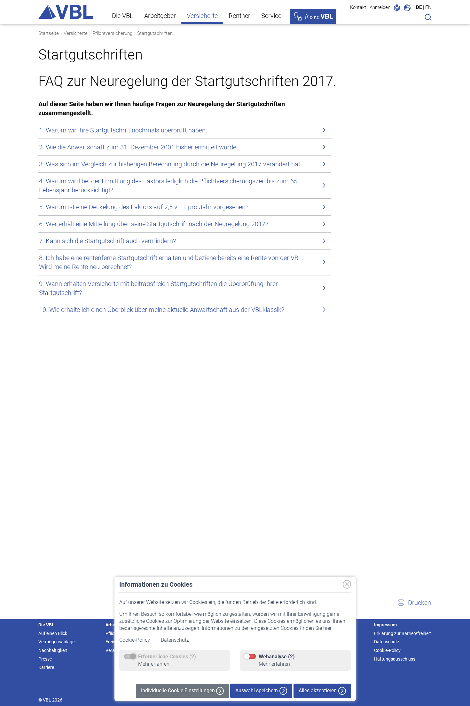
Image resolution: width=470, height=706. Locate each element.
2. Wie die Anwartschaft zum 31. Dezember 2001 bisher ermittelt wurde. (138, 147)
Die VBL (122, 16)
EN (428, 7)
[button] (414, 603)
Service (271, 16)
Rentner (239, 16)
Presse (45, 659)
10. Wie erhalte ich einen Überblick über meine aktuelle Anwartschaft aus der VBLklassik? (161, 309)
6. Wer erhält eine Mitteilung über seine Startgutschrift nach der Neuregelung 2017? (153, 224)
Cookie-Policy (135, 640)
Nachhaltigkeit (52, 650)
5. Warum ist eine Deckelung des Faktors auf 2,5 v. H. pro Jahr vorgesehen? (143, 207)
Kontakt (358, 7)
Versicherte (202, 16)
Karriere (46, 667)
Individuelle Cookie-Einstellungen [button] (178, 690)
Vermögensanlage (56, 641)
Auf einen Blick (52, 633)
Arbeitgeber (160, 16)
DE (419, 7)
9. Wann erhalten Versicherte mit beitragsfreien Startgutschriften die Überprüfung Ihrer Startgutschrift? (158, 288)
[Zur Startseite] (65, 12)
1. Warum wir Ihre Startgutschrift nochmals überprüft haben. (123, 130)
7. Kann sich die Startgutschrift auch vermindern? (107, 241)
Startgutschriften (155, 33)
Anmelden (380, 7)
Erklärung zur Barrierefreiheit (402, 633)
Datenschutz (175, 640)
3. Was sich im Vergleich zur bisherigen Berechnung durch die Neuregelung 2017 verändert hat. (170, 164)
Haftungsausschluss (394, 659)
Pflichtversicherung (112, 33)
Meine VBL (313, 16)
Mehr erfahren (153, 664)
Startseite (48, 33)
